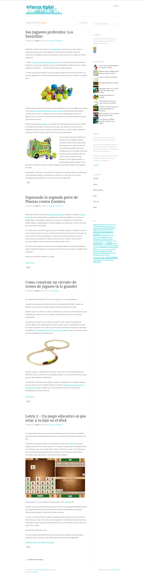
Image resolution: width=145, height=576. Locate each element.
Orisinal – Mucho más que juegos (108, 77)
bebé (101, 226)
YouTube (97, 262)
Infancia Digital (40, 569)
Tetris (71, 444)
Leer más (95, 165)
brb (105, 226)
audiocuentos (112, 224)
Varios (95, 207)
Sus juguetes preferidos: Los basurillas (49, 34)
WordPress (35, 572)
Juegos (95, 196)
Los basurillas (56, 49)
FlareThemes (115, 569)
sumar (105, 260)
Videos (112, 260)
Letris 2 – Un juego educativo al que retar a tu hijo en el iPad (55, 418)
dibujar (114, 228)
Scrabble (69, 502)
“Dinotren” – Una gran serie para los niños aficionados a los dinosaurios (108, 108)
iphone (114, 243)
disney (105, 237)
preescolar (99, 257)
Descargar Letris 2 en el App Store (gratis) (39, 542)
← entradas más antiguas (34, 559)
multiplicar (102, 255)
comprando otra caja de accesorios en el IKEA (51, 330)
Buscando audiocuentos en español (108, 83)
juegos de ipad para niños (99, 245)
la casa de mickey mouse (104, 250)
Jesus (37, 40)
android (96, 224)
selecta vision (100, 260)
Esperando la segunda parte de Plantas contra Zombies (51, 199)
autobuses (96, 226)
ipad (109, 243)
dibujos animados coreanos (103, 230)
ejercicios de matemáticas (102, 241)
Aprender (95, 178)
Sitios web (96, 201)
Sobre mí (115, 6)
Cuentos (95, 184)
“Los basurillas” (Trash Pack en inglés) (45, 62)
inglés (104, 243)
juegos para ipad (101, 249)
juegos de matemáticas (112, 245)
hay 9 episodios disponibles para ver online (48, 111)
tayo (109, 260)
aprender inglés (104, 224)
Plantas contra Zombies (56, 214)
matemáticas (105, 253)
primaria (111, 257)
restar (94, 260)
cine (114, 226)
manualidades (96, 253)
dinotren (112, 235)
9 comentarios (54, 291)
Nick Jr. (107, 255)
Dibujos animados (98, 190)
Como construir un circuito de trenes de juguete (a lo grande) (51, 284)
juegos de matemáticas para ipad (103, 247)
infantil (97, 243)
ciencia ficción (109, 226)
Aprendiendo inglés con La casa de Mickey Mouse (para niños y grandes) (108, 90)
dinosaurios (105, 235)
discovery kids (97, 237)
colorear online (97, 228)
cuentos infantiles (106, 228)
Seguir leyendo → (30, 263)
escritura (114, 241)
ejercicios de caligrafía (107, 239)
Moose (45, 124)
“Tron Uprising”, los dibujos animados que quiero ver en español (107, 121)
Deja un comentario (56, 40)
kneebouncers (109, 249)
